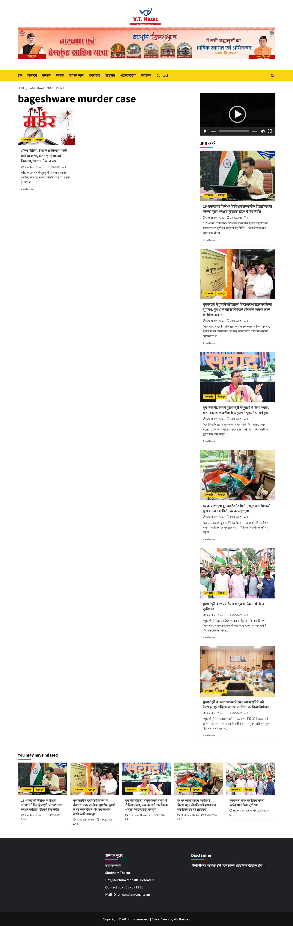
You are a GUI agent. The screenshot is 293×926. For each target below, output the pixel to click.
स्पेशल (60, 75)
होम (20, 75)
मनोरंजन (146, 75)
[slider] (234, 131)
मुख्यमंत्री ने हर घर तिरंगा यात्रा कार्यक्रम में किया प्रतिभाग (233, 606)
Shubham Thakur (33, 167)
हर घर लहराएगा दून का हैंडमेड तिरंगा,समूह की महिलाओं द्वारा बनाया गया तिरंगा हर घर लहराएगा (236, 508)
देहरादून (32, 75)
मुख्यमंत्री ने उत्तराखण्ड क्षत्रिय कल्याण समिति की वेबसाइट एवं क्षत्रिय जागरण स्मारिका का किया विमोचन (236, 705)
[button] (237, 114)
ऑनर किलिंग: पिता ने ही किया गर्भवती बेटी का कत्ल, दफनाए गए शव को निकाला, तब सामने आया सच (44, 156)
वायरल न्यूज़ (76, 75)
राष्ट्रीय (110, 75)
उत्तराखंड (94, 75)
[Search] (272, 75)
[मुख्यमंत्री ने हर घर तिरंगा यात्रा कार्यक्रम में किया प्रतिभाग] (237, 573)
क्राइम (46, 75)
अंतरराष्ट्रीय (128, 75)
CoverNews (160, 919)
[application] (237, 114)
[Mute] (263, 131)
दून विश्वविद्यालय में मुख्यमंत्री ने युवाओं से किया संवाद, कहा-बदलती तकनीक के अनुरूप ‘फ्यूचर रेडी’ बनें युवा (236, 410)
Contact (162, 75)
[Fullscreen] (269, 131)
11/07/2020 (54, 167)
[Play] (205, 131)
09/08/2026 (236, 517)
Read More (27, 189)
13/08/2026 (236, 218)
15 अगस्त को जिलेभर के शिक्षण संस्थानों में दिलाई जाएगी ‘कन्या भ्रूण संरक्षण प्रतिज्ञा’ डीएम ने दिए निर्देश (237, 209)
